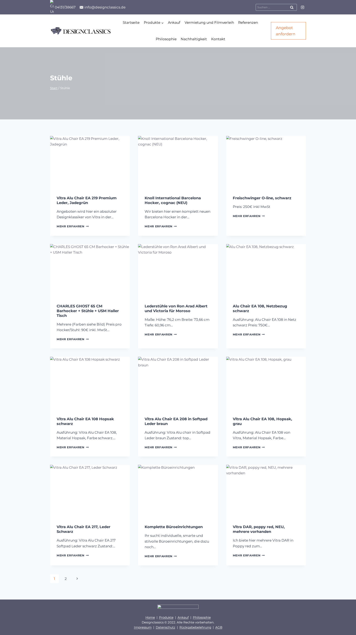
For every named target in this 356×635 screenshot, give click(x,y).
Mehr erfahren (73, 226)
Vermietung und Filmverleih (209, 22)
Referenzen (248, 22)
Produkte (166, 617)
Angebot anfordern (285, 30)
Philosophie (166, 39)
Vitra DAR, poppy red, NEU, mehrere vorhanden (259, 529)
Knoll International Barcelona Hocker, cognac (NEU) (173, 200)
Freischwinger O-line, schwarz (262, 198)
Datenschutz (165, 627)
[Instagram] (302, 7)
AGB (218, 627)
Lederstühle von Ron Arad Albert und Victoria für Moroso (176, 308)
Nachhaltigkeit (194, 39)
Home (150, 617)
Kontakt (218, 39)
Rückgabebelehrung (195, 627)
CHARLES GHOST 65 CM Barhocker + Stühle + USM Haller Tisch (88, 311)
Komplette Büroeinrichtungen (174, 527)
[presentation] (90, 162)
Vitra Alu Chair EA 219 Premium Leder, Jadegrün (87, 200)
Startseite (131, 22)
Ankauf (174, 22)
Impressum (143, 627)
